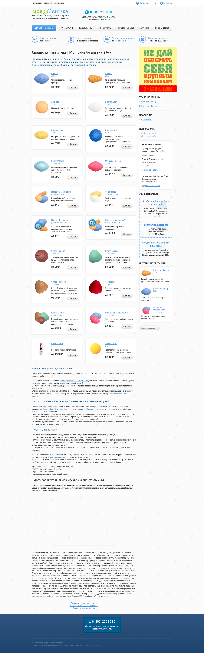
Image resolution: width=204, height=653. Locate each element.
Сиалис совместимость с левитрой (101, 409)
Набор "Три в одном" (115, 220)
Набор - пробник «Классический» (149, 134)
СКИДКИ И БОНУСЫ (126, 28)
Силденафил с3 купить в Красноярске (58, 409)
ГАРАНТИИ (144, 28)
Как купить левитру (56, 457)
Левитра (55, 101)
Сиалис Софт (57, 130)
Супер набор (57, 312)
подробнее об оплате (151, 185)
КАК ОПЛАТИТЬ (85, 28)
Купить (72, 87)
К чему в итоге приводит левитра (84, 605)
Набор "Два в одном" (61, 220)
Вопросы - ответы (148, 2)
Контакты (167, 2)
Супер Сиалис (58, 250)
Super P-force (57, 160)
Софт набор (110, 191)
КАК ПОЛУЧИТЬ (104, 28)
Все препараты (46, 28)
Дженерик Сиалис (149, 106)
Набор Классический (61, 191)
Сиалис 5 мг (111, 343)
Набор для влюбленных (116, 312)
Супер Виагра (111, 250)
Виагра (54, 73)
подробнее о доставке (151, 170)
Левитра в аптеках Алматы (84, 608)
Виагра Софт (111, 101)
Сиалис (108, 73)
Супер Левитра (58, 281)
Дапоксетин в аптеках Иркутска (84, 603)
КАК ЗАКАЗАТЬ (67, 28)
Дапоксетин (111, 130)
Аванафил (110, 281)
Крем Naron (57, 343)
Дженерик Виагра (149, 101)
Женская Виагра (113, 160)
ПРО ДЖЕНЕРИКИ (161, 28)
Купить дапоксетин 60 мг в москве (74, 380)
